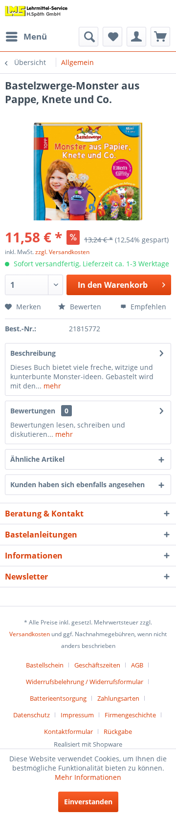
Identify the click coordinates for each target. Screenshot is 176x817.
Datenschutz (31, 714)
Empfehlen (147, 306)
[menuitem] (26, 36)
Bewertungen (32, 410)
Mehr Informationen (88, 777)
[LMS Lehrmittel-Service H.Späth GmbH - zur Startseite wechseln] (36, 13)
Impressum (77, 714)
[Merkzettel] (112, 36)
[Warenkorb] (160, 36)
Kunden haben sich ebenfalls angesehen (77, 484)
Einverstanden (88, 801)
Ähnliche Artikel (37, 459)
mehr (51, 385)
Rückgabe (118, 731)
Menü (35, 36)
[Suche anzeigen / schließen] (88, 36)
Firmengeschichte (130, 714)
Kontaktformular (68, 731)
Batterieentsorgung (58, 698)
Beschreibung (33, 353)
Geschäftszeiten (97, 665)
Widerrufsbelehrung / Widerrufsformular (84, 681)
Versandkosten (29, 634)
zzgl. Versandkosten (62, 252)
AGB (137, 665)
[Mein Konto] (136, 36)
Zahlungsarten (118, 698)
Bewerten (84, 306)
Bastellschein (45, 665)
